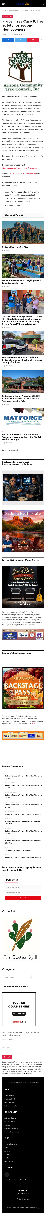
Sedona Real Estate (11, 1144)
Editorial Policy (9, 1161)
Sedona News (7, 16)
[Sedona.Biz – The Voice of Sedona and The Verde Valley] (23, 3)
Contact (7, 1158)
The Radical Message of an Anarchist (18, 850)
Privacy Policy (24, 1208)
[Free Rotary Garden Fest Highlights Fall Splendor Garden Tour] (23, 266)
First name (6, 1048)
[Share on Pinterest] (33, 40)
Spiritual (7, 1125)
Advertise (7, 1151)
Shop (6, 1147)
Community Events (11, 1128)
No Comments (18, 34)
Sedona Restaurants (11, 1132)
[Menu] (3, 3)
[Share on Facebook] (8, 40)
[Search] (42, 3)
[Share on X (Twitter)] (20, 40)
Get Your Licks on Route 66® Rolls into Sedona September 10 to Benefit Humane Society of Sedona (22, 360)
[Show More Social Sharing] (42, 40)
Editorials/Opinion (10, 1102)
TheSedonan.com (23, 1193)
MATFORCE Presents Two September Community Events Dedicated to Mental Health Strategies (21, 437)
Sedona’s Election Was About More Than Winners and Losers (24, 777)
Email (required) (8, 1040)
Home (4, 10)
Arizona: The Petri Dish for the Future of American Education (23, 823)
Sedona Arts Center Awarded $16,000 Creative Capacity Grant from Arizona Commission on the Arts (21, 398)
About (6, 1154)
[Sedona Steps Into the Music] (23, 232)
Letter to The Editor (11, 1106)
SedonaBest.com (23, 1199)
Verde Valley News (11, 1099)
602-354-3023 (14, 174)
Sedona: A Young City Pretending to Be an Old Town (23, 814)
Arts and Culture (10, 1118)
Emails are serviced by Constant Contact (19, 1074)
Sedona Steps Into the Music (15, 247)
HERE (14, 724)
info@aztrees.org (29, 174)
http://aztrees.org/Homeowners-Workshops (19, 168)
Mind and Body (9, 1121)
